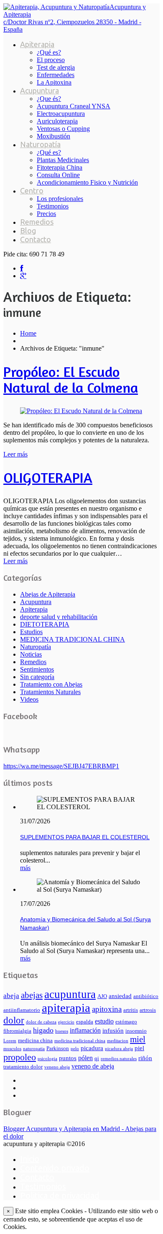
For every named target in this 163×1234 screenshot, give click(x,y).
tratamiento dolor (23, 1067)
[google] (23, 275)
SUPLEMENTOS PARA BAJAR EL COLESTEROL (85, 837)
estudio (104, 1021)
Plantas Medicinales (63, 159)
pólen (85, 1057)
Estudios (31, 631)
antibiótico (145, 996)
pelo (75, 1048)
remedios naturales (119, 1058)
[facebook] (21, 268)
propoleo (19, 1057)
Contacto (35, 239)
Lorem (9, 1040)
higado (43, 1030)
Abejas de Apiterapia (47, 594)
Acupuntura (39, 90)
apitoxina (107, 1009)
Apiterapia (37, 44)
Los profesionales (60, 198)
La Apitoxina (54, 82)
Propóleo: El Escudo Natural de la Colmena (70, 379)
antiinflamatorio (21, 1010)
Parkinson (57, 1048)
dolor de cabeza (41, 1022)
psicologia (47, 1058)
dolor (13, 1020)
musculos (12, 1048)
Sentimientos (37, 669)
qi (96, 1058)
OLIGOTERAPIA (47, 477)
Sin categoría (37, 676)
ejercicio (66, 1022)
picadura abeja (119, 1048)
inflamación (85, 1030)
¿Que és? (49, 98)
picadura (92, 1048)
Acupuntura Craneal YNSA (73, 106)
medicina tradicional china (79, 1040)
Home (28, 333)
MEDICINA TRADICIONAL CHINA (72, 639)
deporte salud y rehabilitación (58, 616)
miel (137, 1039)
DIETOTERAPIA (44, 624)
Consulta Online (58, 174)
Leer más (15, 454)
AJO (102, 996)
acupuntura (70, 994)
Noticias (31, 654)
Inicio (29, 1159)
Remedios (36, 222)
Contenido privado (54, 1168)
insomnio (136, 1031)
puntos (67, 1058)
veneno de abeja (92, 1066)
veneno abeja (57, 1067)
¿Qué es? (49, 52)
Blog (28, 230)
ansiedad (120, 996)
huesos (61, 1031)
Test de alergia (56, 67)
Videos (29, 699)
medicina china (35, 1040)
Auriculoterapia (57, 121)
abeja (11, 996)
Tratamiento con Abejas (51, 684)
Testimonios (53, 206)
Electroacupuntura (61, 113)
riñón (145, 1058)
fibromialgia (17, 1031)
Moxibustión (53, 136)
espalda (84, 1022)
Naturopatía (40, 144)
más (25, 867)
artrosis (148, 1010)
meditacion (117, 1040)
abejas (32, 995)
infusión (113, 1030)
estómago (126, 1022)
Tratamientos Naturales (50, 691)
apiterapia (66, 1007)
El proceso (51, 59)
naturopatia (34, 1048)
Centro (31, 190)
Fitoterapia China (59, 167)
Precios (46, 213)
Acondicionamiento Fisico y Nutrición (87, 182)
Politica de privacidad (59, 1195)
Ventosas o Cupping (63, 128)
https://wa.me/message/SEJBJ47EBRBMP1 (61, 766)
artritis (130, 1010)
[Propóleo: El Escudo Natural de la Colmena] (81, 410)
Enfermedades (55, 74)
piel (139, 1048)
